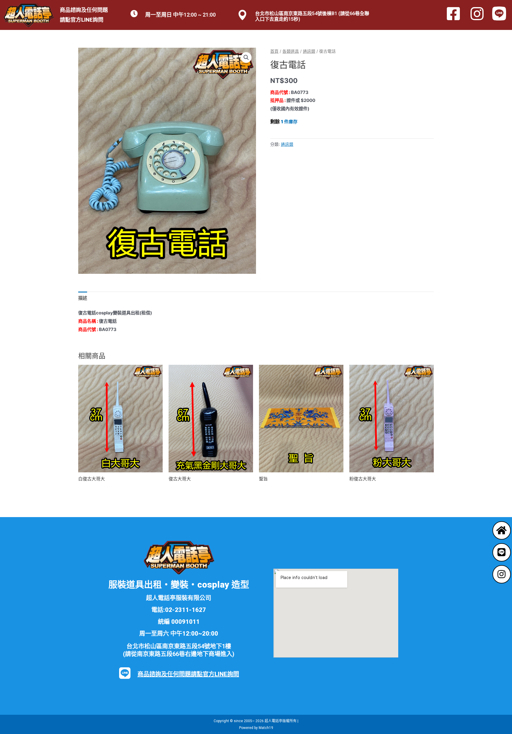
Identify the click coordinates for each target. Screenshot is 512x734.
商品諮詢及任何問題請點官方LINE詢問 (188, 674)
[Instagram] (501, 574)
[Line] (501, 552)
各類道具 (290, 51)
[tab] (82, 298)
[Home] (501, 530)
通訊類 (309, 51)
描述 (82, 298)
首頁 (274, 51)
